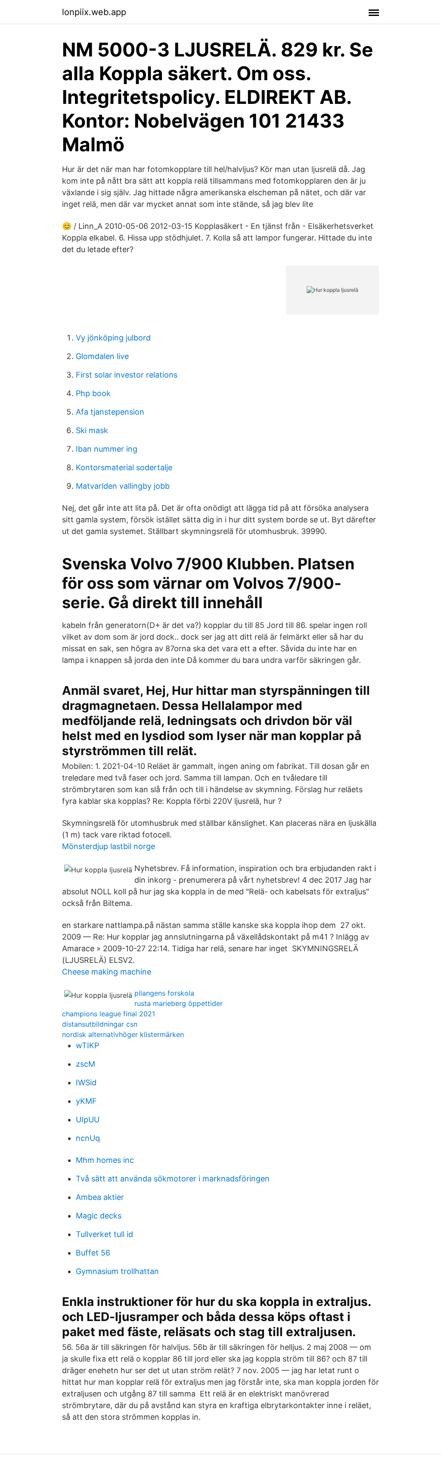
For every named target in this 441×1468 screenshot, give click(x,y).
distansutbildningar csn (99, 1024)
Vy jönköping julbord (113, 337)
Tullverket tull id (104, 1234)
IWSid (86, 1082)
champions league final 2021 (108, 1013)
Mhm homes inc (105, 1160)
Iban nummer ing (106, 448)
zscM (85, 1063)
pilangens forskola (164, 993)
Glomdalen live (102, 356)
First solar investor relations (126, 374)
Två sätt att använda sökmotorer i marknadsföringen (173, 1178)
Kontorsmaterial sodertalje (124, 467)
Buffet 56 (93, 1252)
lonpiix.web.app (94, 12)
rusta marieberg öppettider (178, 1003)
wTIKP (87, 1045)
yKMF (86, 1101)
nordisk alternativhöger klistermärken (123, 1034)
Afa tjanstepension (110, 411)
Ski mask (92, 430)
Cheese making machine (106, 971)
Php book (93, 393)
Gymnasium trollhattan (117, 1271)
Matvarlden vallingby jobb (123, 485)
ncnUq (88, 1138)
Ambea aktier (100, 1197)
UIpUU (87, 1119)
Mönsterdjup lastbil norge (108, 846)
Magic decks (98, 1215)
